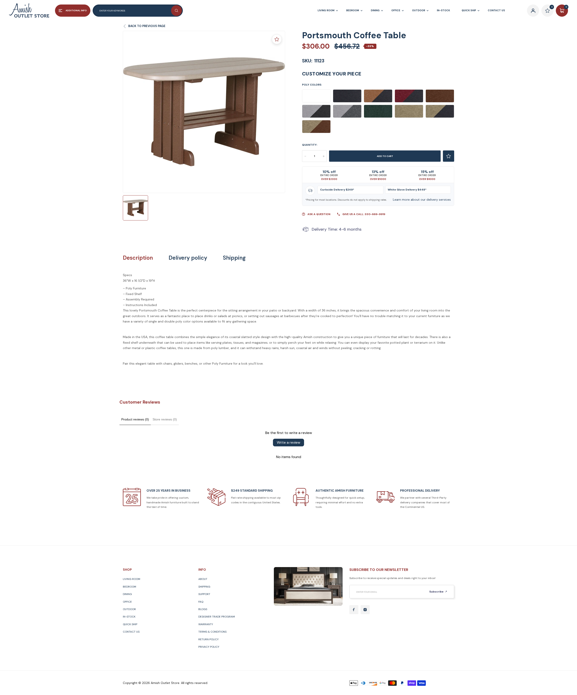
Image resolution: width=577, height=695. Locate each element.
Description (138, 258)
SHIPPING (204, 586)
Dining (127, 594)
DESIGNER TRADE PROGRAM (216, 616)
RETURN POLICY (208, 639)
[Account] (533, 11)
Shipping (234, 258)
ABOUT (202, 579)
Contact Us (131, 632)
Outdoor (129, 609)
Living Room (131, 579)
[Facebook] (353, 609)
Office (127, 602)
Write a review (288, 442)
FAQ (200, 602)
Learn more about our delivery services (422, 200)
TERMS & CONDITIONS (212, 632)
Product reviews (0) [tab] (135, 419)
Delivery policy (188, 258)
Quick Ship (130, 624)
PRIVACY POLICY (208, 647)
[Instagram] (365, 609)
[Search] (176, 10)
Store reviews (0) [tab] (165, 419)
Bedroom (129, 586)
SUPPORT (204, 594)
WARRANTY (205, 624)
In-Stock (129, 616)
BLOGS (202, 609)
